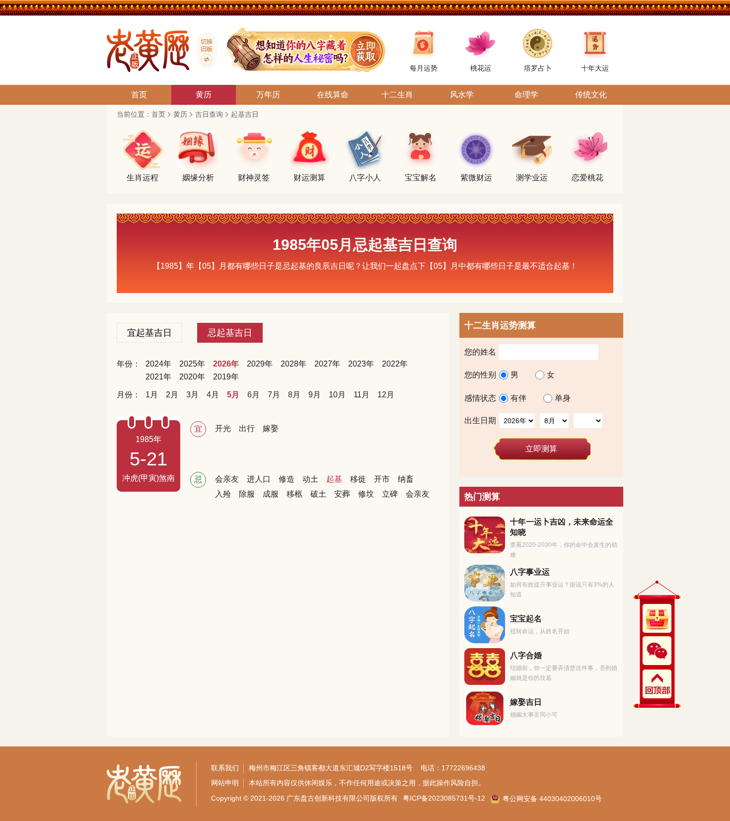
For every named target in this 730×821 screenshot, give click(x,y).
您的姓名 (480, 352)
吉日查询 (209, 114)
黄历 (180, 114)
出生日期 (480, 420)
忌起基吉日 (230, 333)
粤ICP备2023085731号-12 (444, 798)
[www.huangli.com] (203, 50)
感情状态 (480, 398)
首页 (158, 114)
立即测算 (541, 449)
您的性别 (480, 375)
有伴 (518, 398)
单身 (563, 398)
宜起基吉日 (149, 333)
